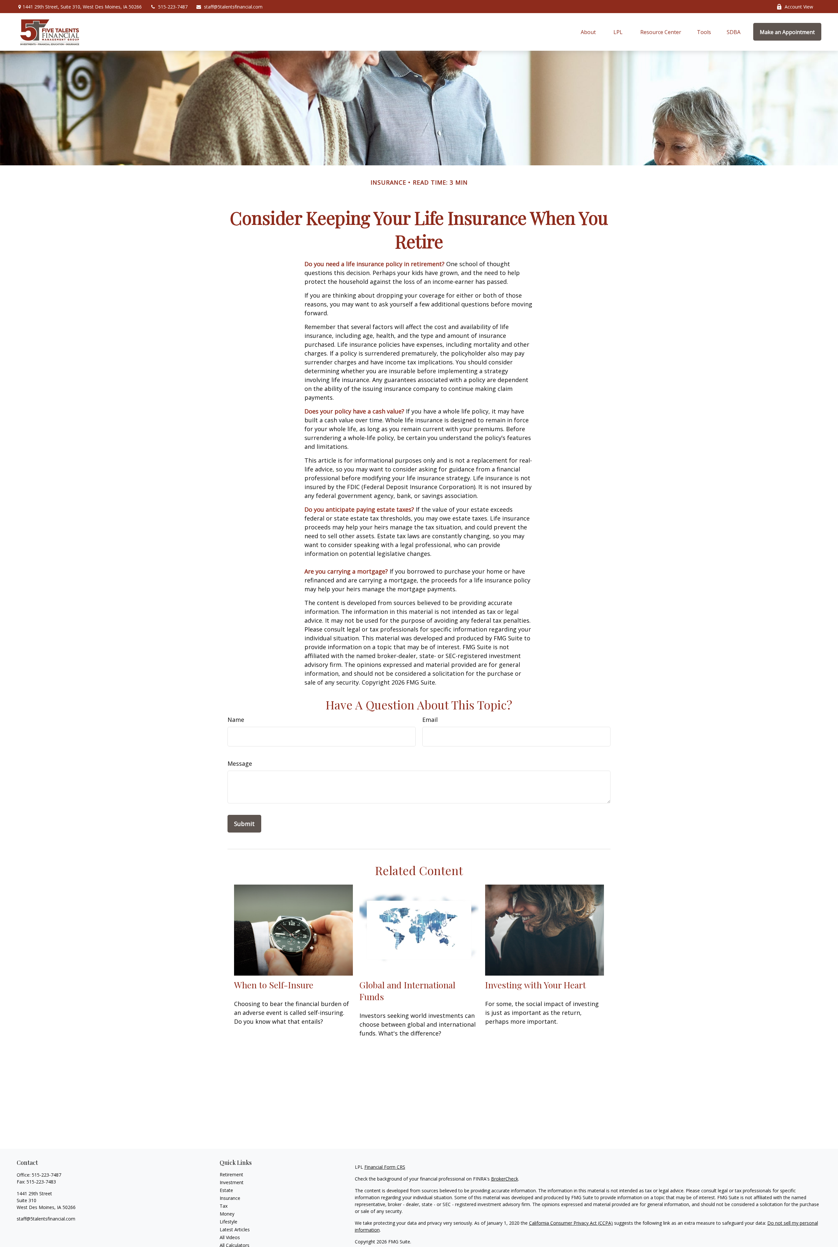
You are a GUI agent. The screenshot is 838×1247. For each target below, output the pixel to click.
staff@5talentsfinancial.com (233, 7)
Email (430, 720)
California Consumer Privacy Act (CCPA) (571, 1223)
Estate (226, 1190)
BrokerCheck (504, 1179)
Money (227, 1214)
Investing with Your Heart (535, 985)
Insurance (230, 1198)
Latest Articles (235, 1229)
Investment (232, 1182)
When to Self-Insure (273, 985)
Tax (224, 1206)
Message (240, 763)
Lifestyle (228, 1222)
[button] (588, 32)
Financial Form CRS (384, 1167)
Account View (799, 7)
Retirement (231, 1174)
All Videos (230, 1237)
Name (236, 720)
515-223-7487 (173, 7)
